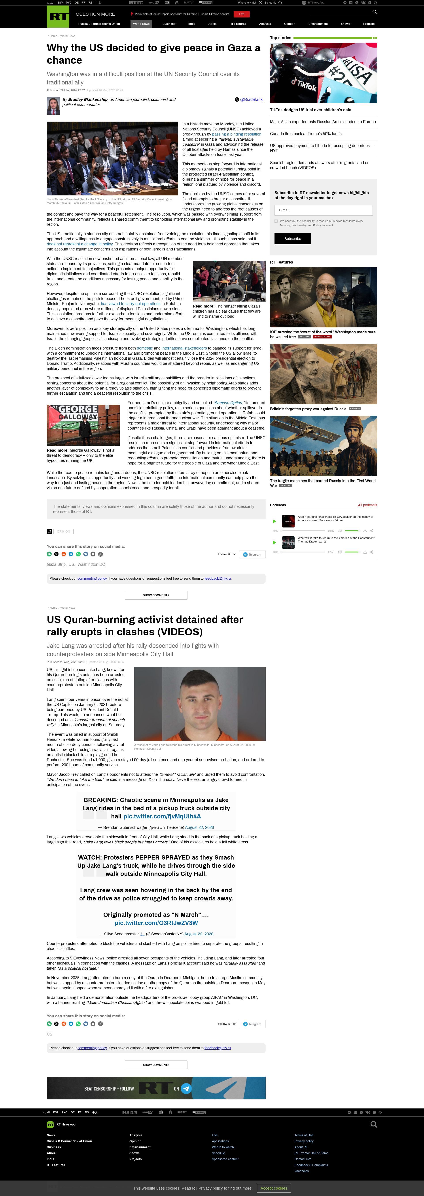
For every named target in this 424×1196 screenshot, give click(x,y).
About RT (301, 1147)
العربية (50, 2)
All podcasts (367, 505)
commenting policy (92, 578)
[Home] (58, 17)
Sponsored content (225, 1159)
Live (215, 1135)
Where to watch (223, 1147)
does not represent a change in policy (80, 244)
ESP (60, 2)
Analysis (265, 23)
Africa (212, 23)
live (241, 14)
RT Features (238, 23)
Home (53, 36)
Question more (95, 14)
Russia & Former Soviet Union (99, 23)
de (73, 1112)
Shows (345, 23)
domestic (145, 348)
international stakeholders (184, 348)
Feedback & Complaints (311, 1165)
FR (83, 2)
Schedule (218, 1153)
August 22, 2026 (199, 827)
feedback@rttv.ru (217, 578)
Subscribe (292, 239)
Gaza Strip (56, 564)
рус (64, 1112)
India (191, 23)
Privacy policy (304, 1141)
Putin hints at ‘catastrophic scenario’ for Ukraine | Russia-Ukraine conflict (182, 14)
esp (56, 1112)
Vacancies (302, 1171)
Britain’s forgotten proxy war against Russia (309, 409)
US (71, 564)
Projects (369, 23)
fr (80, 1112)
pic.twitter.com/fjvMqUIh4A (162, 816)
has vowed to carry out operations (131, 304)
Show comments (156, 595)
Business (169, 23)
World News (141, 23)
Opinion (289, 23)
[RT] (136, 3)
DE (77, 2)
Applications (220, 1141)
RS (91, 2)
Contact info (303, 1159)
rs (87, 1112)
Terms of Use (304, 1135)
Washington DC (91, 564)
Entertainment (318, 23)
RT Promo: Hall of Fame (312, 1153)
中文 (98, 2)
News (51, 1135)
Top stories (280, 38)
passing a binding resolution (236, 134)
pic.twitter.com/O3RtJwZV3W (156, 923)
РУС (69, 2)
